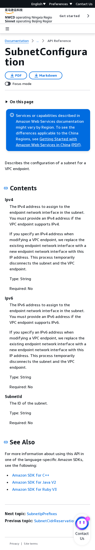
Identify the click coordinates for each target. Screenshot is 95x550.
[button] (19, 101)
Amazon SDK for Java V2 (34, 482)
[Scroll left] (56, 16)
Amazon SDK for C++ (30, 475)
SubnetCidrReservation (55, 520)
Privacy (14, 543)
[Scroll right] (88, 16)
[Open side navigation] (7, 29)
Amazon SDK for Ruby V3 (34, 489)
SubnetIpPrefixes (42, 513)
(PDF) (76, 144)
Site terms (31, 543)
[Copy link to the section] (6, 188)
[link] (59, 40)
